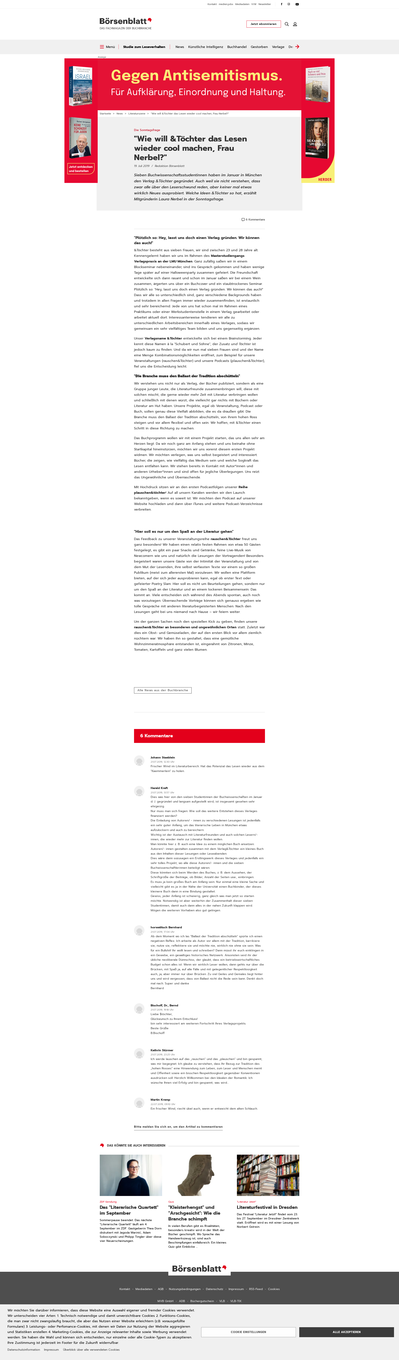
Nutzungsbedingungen (185, 1289)
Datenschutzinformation (23, 1350)
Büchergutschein (202, 1301)
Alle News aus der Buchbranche (162, 690)
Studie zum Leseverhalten (144, 46)
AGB (161, 1289)
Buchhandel (237, 46)
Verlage (278, 46)
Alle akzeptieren (347, 1332)
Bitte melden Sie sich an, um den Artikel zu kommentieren (178, 1127)
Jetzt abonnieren (264, 24)
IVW (253, 4)
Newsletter (265, 4)
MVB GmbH (166, 1301)
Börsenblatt (126, 21)
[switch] (107, 47)
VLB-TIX (235, 1301)
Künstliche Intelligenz (205, 46)
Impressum (236, 1289)
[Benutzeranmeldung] (295, 24)
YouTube (297, 4)
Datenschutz (214, 1289)
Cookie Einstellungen (248, 1332)
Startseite (105, 113)
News (180, 46)
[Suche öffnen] (287, 24)
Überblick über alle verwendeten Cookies (91, 1350)
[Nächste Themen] (297, 47)
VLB (222, 1301)
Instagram (289, 4)
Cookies (274, 1289)
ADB (182, 1301)
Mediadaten (242, 4)
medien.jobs (226, 4)
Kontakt (212, 4)
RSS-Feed (256, 1289)
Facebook (282, 4)
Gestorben (259, 46)
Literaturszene (136, 113)
